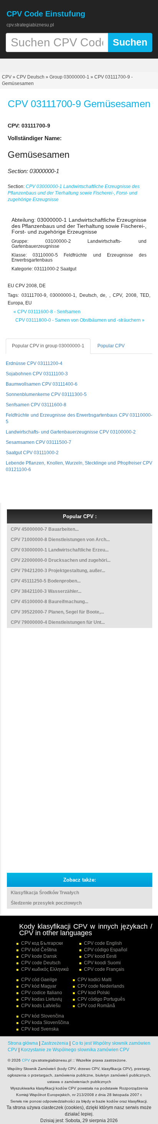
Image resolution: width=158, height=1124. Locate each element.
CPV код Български (42, 943)
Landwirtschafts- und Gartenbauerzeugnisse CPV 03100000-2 (71, 432)
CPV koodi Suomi (102, 962)
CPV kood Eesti (100, 956)
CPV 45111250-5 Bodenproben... (46, 581)
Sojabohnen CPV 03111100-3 (37, 373)
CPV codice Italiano (41, 992)
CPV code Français (104, 969)
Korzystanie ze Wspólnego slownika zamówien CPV (75, 1049)
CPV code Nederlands (100, 986)
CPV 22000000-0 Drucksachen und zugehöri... (60, 560)
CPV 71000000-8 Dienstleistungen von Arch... (60, 539)
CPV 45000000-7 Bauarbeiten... (45, 529)
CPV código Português (101, 999)
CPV (7, 77)
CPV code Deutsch (41, 962)
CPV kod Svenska (40, 1029)
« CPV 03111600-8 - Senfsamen (47, 311)
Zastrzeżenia (54, 1043)
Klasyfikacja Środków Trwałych (45, 892)
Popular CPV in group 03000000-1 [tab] (48, 345)
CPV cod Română (96, 1005)
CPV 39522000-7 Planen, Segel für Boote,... (57, 612)
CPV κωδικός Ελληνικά (45, 969)
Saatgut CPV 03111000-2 (32, 452)
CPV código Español (105, 949)
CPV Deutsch (30, 77)
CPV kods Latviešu (41, 1005)
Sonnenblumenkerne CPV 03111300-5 (46, 394)
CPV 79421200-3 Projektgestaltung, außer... (58, 570)
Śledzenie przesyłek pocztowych (46, 903)
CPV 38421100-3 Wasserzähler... (46, 591)
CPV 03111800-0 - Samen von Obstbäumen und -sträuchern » (80, 320)
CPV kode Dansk (39, 956)
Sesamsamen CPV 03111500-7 (38, 442)
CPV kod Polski (93, 992)
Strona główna (23, 1043)
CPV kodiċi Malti (94, 979)
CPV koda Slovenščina (45, 1022)
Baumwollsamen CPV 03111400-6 (41, 384)
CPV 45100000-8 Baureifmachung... (49, 601)
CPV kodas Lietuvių (41, 999)
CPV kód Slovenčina (42, 1016)
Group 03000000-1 (69, 77)
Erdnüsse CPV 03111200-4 (34, 363)
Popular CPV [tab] (111, 345)
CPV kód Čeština (39, 949)
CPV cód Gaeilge (39, 979)
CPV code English (103, 943)
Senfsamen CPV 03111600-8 (36, 404)
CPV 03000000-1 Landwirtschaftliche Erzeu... (60, 550)
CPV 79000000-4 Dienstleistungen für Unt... (58, 622)
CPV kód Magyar (38, 986)
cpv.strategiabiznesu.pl (30, 25)
